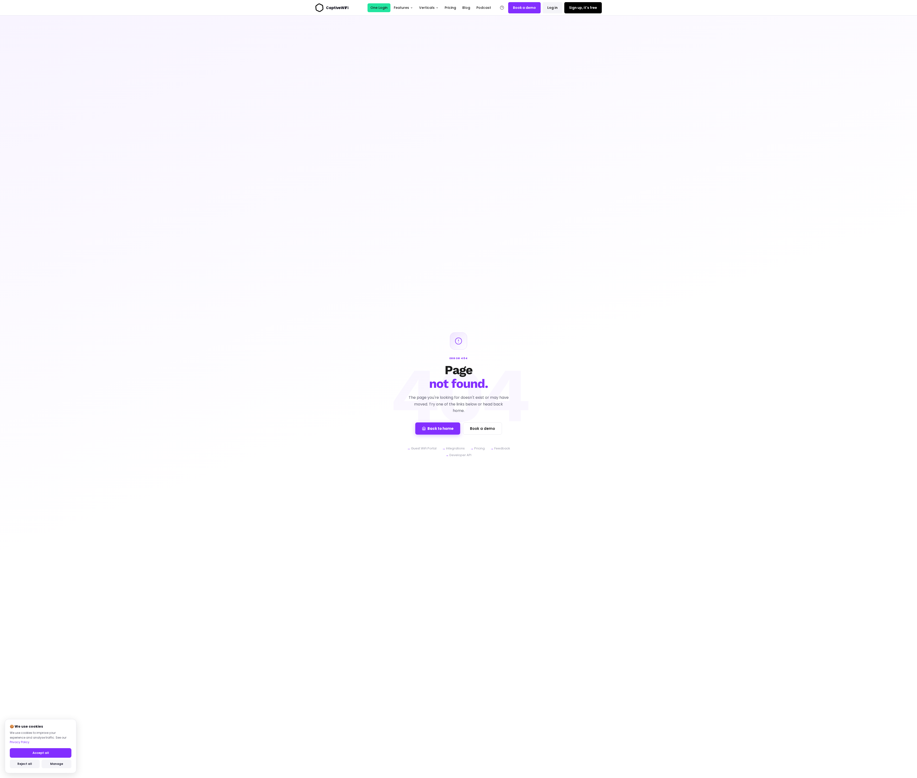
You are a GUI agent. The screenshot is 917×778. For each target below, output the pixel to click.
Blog (466, 7)
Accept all (40, 753)
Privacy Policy (19, 742)
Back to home (440, 428)
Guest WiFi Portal (424, 448)
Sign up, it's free (583, 7)
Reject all (24, 764)
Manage (56, 764)
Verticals (427, 7)
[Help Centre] (502, 7)
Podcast (483, 7)
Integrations (455, 448)
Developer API (460, 455)
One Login (379, 7)
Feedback (502, 448)
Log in (552, 7)
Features (401, 7)
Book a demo (524, 7)
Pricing (450, 7)
